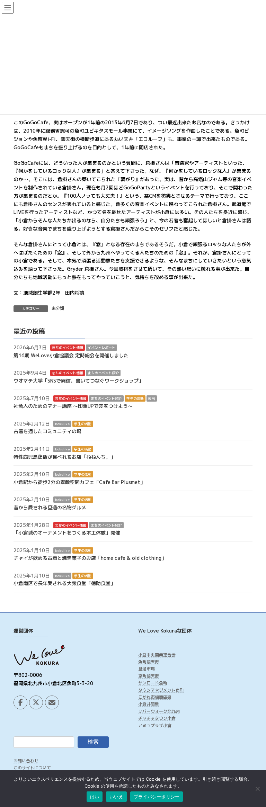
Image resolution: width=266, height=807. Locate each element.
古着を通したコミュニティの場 (47, 431)
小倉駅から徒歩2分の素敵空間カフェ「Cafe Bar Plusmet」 (79, 482)
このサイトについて (32, 768)
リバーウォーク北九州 (159, 711)
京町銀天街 (148, 676)
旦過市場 (146, 669)
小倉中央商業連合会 (157, 655)
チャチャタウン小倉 (157, 718)
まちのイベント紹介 (103, 373)
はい (94, 796)
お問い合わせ (26, 761)
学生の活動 (135, 398)
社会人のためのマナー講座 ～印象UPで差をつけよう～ (73, 406)
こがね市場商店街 (154, 697)
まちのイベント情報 (67, 348)
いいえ (116, 796)
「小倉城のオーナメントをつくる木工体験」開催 (67, 532)
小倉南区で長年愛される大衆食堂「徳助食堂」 (64, 583)
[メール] (52, 702)
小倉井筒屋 (148, 704)
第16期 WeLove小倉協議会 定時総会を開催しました (71, 355)
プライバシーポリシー (157, 796)
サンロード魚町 (152, 683)
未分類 (58, 308)
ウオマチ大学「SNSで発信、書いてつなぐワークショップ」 (78, 380)
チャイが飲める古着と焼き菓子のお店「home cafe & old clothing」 (90, 558)
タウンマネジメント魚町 (161, 690)
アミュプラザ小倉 (154, 725)
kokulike (62, 423)
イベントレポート (101, 348)
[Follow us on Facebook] (20, 702)
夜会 (151, 398)
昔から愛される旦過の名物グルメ (50, 507)
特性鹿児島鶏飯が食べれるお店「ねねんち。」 (64, 457)
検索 (93, 742)
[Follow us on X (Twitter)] (36, 702)
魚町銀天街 (148, 662)
